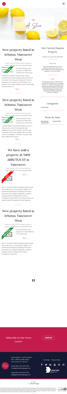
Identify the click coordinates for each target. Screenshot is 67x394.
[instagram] (63, 365)
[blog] (59, 365)
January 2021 (45, 123)
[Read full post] (8, 69)
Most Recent (45, 121)
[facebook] (42, 365)
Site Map (46, 360)
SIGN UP (48, 338)
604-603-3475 (24, 373)
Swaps (52, 79)
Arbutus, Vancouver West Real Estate (21, 65)
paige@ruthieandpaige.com (21, 375)
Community (44, 107)
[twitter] (46, 365)
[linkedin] (50, 365)
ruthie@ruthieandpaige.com (20, 368)
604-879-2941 (24, 366)
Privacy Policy (55, 360)
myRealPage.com (33, 383)
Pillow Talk (53, 63)
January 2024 (57, 121)
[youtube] (55, 365)
